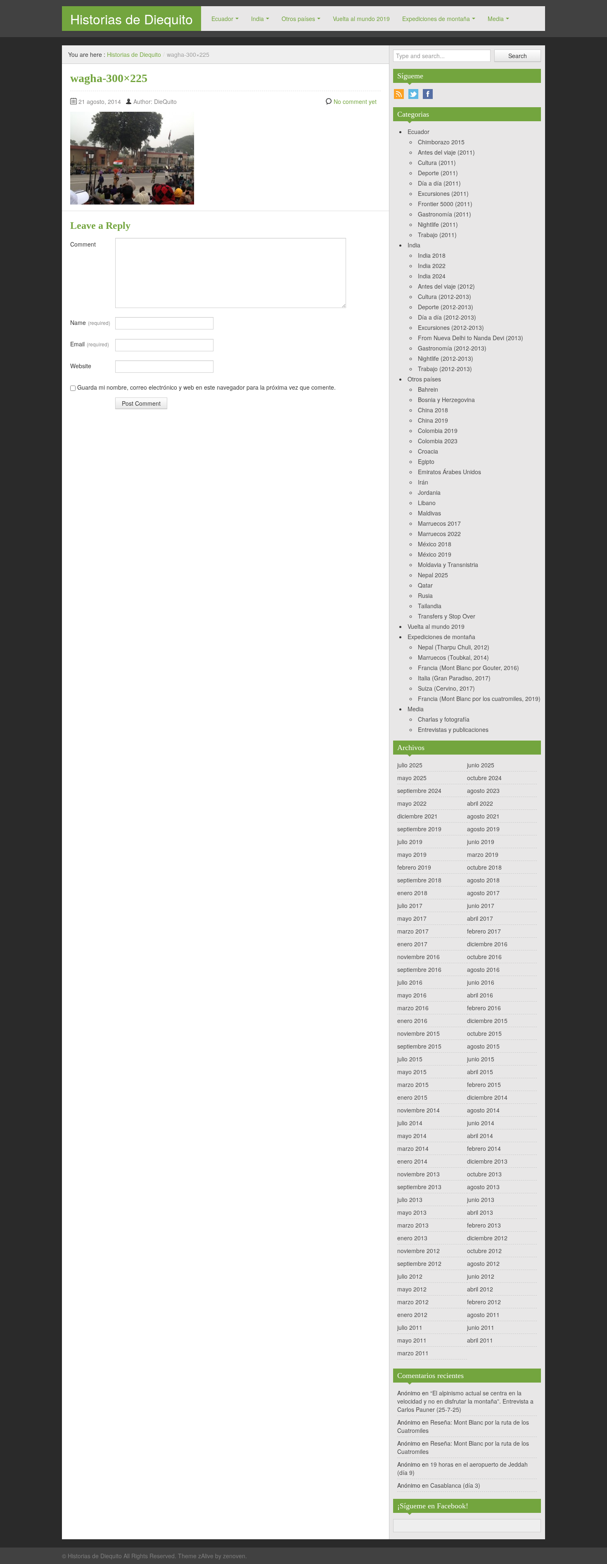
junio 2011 (480, 1327)
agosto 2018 (483, 880)
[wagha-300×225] (132, 157)
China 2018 (433, 410)
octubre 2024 (484, 778)
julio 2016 (409, 982)
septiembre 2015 (419, 1046)
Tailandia (429, 606)
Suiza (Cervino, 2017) (446, 688)
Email (89, 344)
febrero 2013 (484, 1225)
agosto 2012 (483, 1263)
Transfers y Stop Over (446, 616)
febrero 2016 (484, 1008)
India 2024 (432, 276)
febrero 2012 (484, 1302)
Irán (423, 482)
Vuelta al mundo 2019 (361, 18)
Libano (427, 503)
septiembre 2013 (419, 1187)
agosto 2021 (483, 816)
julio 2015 (409, 1059)
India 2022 (432, 265)
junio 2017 (480, 905)
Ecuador (222, 18)
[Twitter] (413, 94)
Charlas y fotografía (443, 719)
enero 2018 (412, 893)
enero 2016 (412, 1020)
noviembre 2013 (418, 1174)
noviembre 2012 (418, 1250)
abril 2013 (480, 1212)
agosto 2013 (483, 1187)
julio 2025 (409, 765)
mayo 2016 (412, 995)
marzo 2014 (413, 1148)
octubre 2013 (484, 1174)
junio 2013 (480, 1199)
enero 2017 (412, 944)
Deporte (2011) (438, 173)
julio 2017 (409, 905)
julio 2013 (409, 1199)
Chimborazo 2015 (441, 142)
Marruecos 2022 (439, 533)
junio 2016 (480, 982)
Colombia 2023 (438, 441)
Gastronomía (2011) (444, 214)
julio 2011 (409, 1327)
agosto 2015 (483, 1046)
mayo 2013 (412, 1212)
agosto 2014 (483, 1110)
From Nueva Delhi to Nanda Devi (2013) (470, 338)
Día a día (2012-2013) (447, 317)
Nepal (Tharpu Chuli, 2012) (453, 647)
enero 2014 (412, 1161)
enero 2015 (412, 1097)
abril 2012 (480, 1289)
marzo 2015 (413, 1084)
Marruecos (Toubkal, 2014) (453, 657)
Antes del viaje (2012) (446, 286)
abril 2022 (480, 803)
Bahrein (428, 389)
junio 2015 (480, 1059)
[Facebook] (428, 94)
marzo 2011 (413, 1353)
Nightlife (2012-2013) (445, 358)
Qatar (425, 585)
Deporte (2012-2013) (445, 307)
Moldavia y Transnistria (448, 564)
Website (80, 366)
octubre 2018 (484, 867)
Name (90, 322)
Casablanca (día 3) (455, 1485)
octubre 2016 (484, 957)
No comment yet (355, 101)
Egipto (426, 461)
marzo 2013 (413, 1225)
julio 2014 (409, 1123)
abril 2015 (480, 1072)
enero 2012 (412, 1314)
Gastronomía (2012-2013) (452, 348)
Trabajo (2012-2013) (445, 369)
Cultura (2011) (437, 162)
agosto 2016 (483, 969)
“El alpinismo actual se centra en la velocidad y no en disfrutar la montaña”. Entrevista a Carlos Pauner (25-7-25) (465, 1401)
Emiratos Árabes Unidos (449, 472)
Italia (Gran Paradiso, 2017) (454, 678)
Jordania (429, 492)
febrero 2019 (414, 867)
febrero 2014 (484, 1148)
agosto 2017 (483, 893)
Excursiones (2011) (443, 193)
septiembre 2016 (419, 969)
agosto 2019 (483, 829)
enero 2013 (412, 1238)
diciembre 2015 (487, 1020)
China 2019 (433, 420)
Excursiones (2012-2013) (451, 327)
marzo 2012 (413, 1302)
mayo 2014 (412, 1135)
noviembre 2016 (418, 957)
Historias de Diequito (131, 18)
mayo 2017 (412, 918)
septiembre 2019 (419, 829)
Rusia (425, 595)
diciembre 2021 (417, 816)
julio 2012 (409, 1276)
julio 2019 (409, 841)
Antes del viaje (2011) (446, 152)
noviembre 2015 (418, 1033)
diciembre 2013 (487, 1161)
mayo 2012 (412, 1289)
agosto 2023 (483, 790)
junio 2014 (480, 1123)
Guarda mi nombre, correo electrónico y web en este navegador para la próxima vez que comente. (206, 387)
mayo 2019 (412, 854)
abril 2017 (480, 918)
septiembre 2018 (419, 880)
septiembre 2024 (419, 790)
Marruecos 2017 (439, 523)
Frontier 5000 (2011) (445, 204)
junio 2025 (480, 765)
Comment (83, 244)
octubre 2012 (484, 1250)
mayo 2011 (412, 1340)
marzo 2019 (482, 854)
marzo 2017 (413, 931)
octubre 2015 (484, 1033)
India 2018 (432, 255)
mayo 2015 (412, 1072)
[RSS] (399, 94)
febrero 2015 (484, 1084)
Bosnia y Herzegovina (446, 399)
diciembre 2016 (487, 944)
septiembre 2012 (419, 1263)
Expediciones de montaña (436, 18)
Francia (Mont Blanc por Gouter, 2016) (468, 667)
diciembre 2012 (487, 1238)
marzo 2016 (413, 1008)
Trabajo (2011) (437, 234)
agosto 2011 (483, 1314)
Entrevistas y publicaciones (453, 729)
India (257, 18)
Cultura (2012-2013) (444, 296)
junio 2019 (480, 841)
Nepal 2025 (433, 575)
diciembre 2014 (487, 1097)
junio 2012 (480, 1276)
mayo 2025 (412, 778)
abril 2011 (480, 1340)
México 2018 (434, 544)
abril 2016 (480, 995)
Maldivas (429, 513)
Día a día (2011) (439, 183)
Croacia (428, 451)
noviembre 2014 (418, 1110)
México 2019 (434, 554)
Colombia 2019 (438, 430)
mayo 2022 (412, 803)
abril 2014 (480, 1135)
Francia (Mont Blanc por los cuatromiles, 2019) (479, 698)
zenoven (234, 1556)
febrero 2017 (484, 931)
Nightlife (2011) (438, 224)
